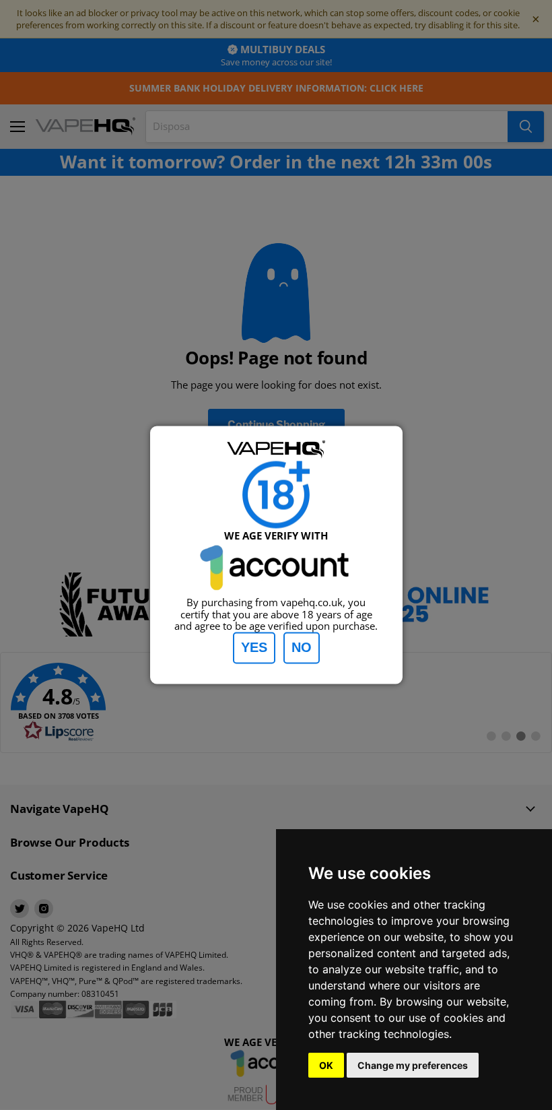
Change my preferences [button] (412, 1065)
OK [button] (326, 1065)
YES (254, 648)
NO (301, 648)
